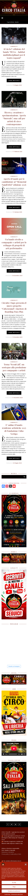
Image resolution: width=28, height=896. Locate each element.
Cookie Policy (7, 894)
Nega (14, 886)
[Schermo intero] (24, 754)
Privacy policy (5, 854)
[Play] (3, 754)
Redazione (9, 85)
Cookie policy (13, 854)
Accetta (14, 882)
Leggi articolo (14, 80)
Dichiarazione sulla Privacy (17, 894)
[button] (25, 864)
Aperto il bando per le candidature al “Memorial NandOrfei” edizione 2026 (14, 181)
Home (3, 22)
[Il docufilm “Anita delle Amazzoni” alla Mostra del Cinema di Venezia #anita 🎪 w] (20, 631)
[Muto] (22, 754)
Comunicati (14, 46)
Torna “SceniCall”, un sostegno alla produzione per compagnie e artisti (14, 367)
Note (19, 854)
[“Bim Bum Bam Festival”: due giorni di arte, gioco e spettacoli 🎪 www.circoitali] (8, 631)
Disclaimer (11, 852)
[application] (14, 749)
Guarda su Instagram (14, 666)
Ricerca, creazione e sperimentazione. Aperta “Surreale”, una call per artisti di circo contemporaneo (14, 118)
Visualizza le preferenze (14, 891)
